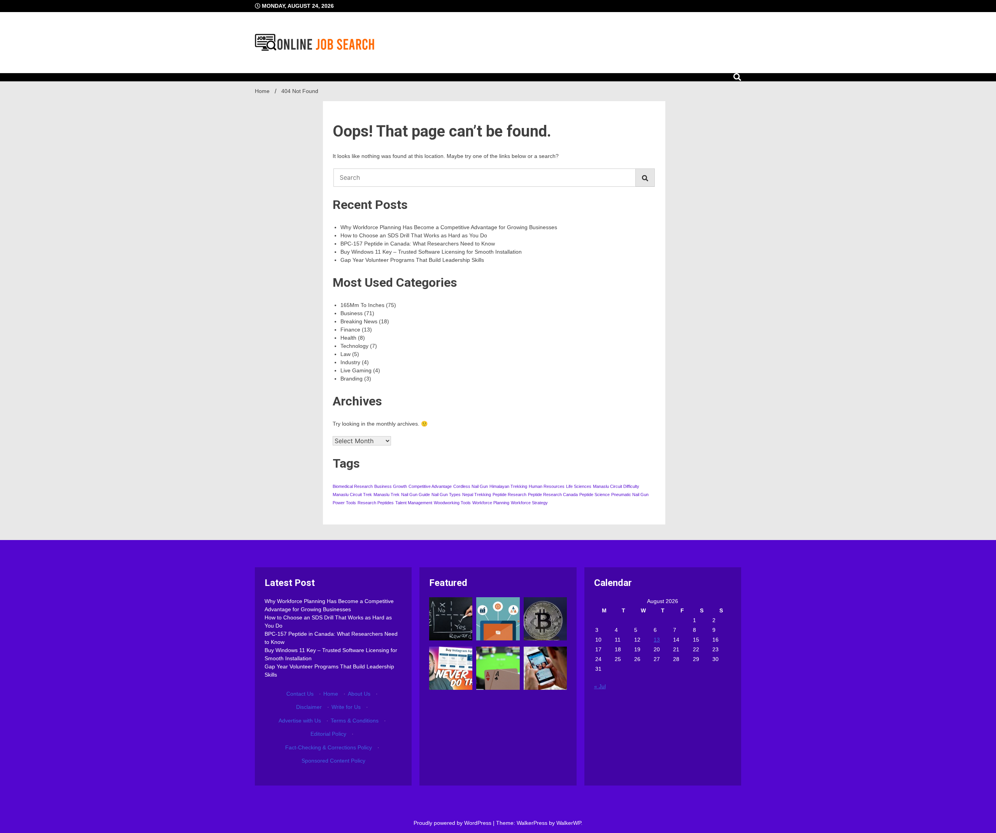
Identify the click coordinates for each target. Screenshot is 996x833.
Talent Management (413, 502)
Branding (351, 378)
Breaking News (358, 321)
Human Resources (547, 486)
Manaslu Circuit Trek (352, 494)
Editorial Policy (328, 734)
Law (345, 354)
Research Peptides (376, 502)
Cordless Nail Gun (470, 486)
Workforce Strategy (529, 502)
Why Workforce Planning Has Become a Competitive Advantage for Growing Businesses (448, 227)
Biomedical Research (353, 486)
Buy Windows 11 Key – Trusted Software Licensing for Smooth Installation (431, 252)
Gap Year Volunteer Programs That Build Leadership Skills (412, 260)
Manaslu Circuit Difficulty (616, 486)
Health (348, 338)
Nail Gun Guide (415, 494)
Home (330, 694)
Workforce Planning (490, 502)
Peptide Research (509, 494)
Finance (350, 329)
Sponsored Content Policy (333, 761)
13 (657, 640)
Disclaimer (309, 707)
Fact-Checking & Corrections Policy (328, 747)
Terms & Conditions (355, 720)
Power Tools (344, 502)
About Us (359, 694)
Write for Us (346, 707)
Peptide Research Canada (553, 494)
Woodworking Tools (452, 502)
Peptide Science (594, 494)
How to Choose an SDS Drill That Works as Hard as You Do (413, 235)
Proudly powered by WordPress (453, 823)
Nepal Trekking (476, 494)
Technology (354, 346)
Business (351, 313)
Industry (350, 362)
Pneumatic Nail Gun (630, 494)
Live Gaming (356, 370)
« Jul (600, 686)
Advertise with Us (300, 720)
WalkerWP (568, 823)
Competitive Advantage (430, 486)
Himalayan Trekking (508, 486)
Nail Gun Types (446, 494)
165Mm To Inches (362, 305)
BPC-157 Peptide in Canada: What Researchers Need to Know (417, 243)
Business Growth (390, 486)
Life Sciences (578, 486)
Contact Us (300, 694)
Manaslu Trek (387, 494)
